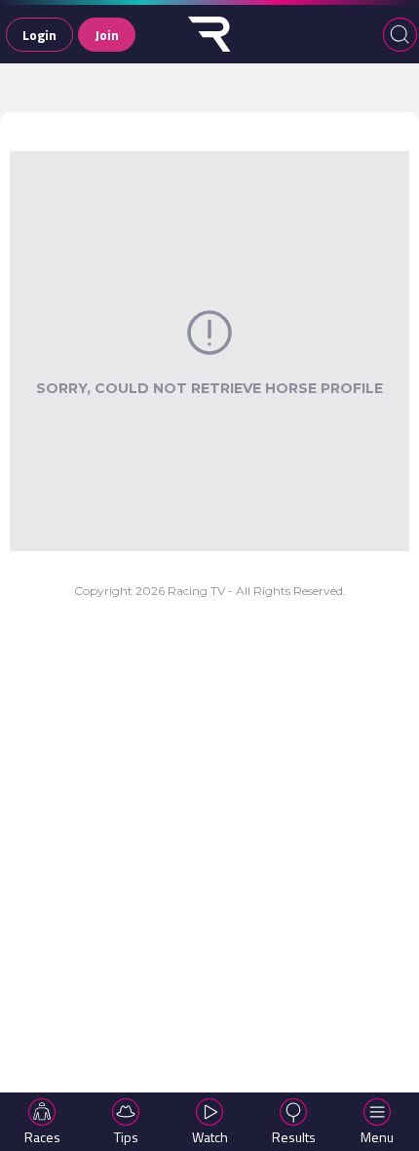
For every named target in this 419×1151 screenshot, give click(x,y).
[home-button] (209, 34)
